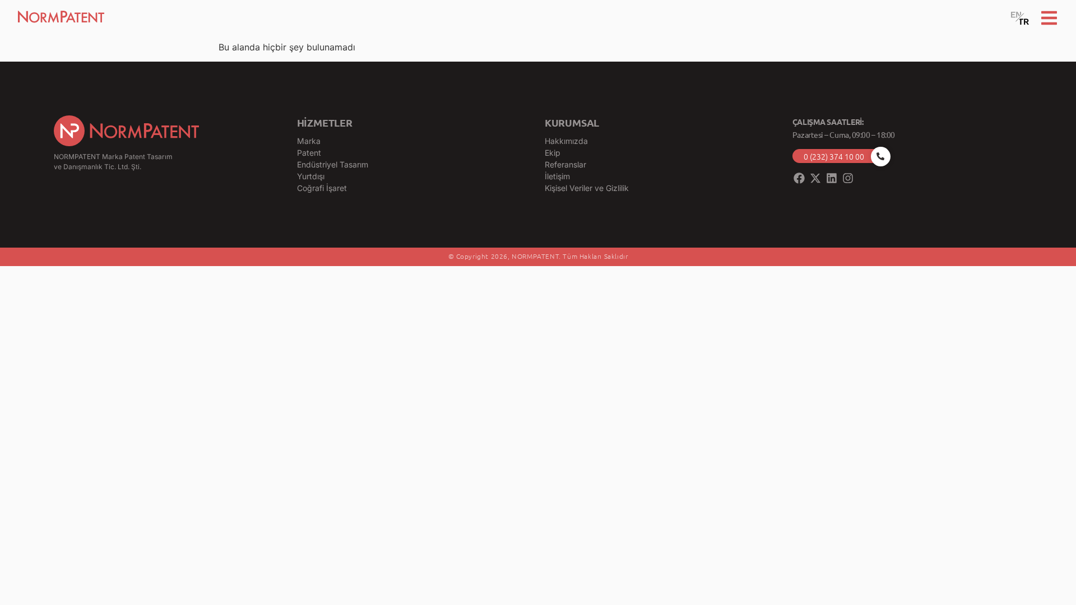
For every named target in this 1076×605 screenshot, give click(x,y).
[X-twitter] (815, 178)
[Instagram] (848, 178)
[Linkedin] (831, 178)
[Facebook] (799, 178)
